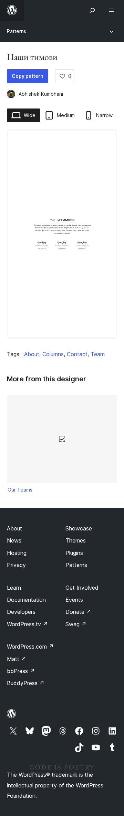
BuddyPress (25, 683)
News (14, 540)
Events (74, 599)
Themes (75, 540)
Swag (75, 624)
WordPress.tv (27, 624)
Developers (21, 611)
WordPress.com (30, 646)
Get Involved (82, 587)
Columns (53, 354)
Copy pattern (27, 76)
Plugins (74, 552)
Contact (77, 354)
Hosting (17, 552)
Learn (14, 587)
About (31, 354)
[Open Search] (92, 10)
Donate (78, 611)
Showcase (78, 528)
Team (98, 354)
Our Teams (20, 490)
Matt (16, 658)
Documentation (26, 599)
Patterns (16, 31)
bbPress (21, 671)
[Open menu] (113, 10)
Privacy (16, 564)
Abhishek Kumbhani (41, 94)
